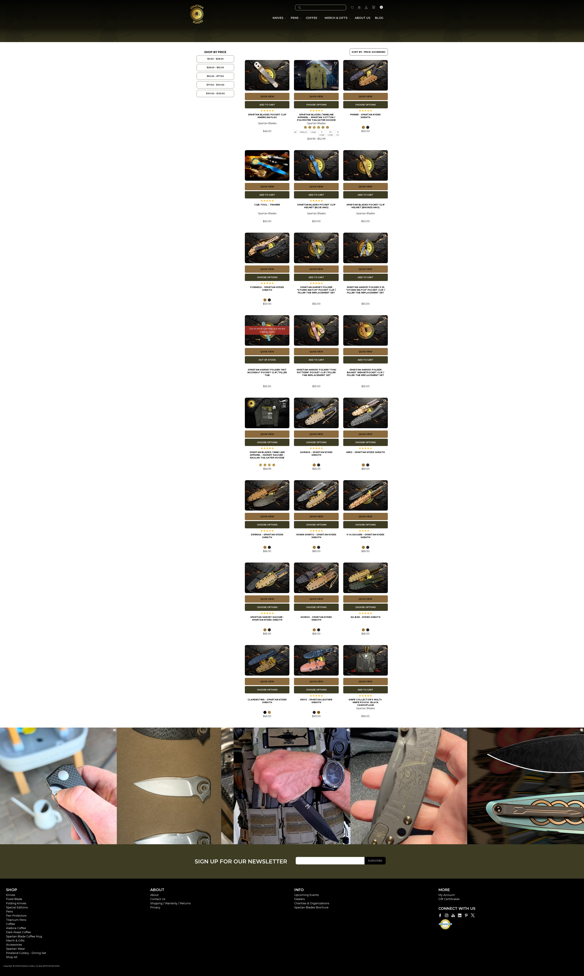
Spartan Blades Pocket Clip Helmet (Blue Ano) (316, 206)
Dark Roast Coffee (18, 932)
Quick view (267, 96)
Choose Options (316, 104)
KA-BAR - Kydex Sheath (365, 617)
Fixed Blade (14, 899)
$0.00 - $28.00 (215, 58)
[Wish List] (352, 7)
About (154, 895)
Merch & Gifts (15, 940)
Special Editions (17, 907)
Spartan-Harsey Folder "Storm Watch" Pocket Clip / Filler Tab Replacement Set (316, 290)
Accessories (14, 944)
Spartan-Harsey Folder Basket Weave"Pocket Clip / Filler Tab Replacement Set (365, 372)
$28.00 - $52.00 (215, 67)
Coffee (10, 924)
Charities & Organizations (311, 903)
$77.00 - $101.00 (215, 84)
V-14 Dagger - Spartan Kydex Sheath (365, 536)
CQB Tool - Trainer (267, 204)
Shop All (11, 957)
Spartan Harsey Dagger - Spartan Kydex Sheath (267, 618)
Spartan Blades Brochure (311, 907)
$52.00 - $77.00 (215, 76)
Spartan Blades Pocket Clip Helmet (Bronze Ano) (365, 206)
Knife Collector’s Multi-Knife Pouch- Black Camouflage (365, 702)
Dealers (299, 899)
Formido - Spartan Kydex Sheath (267, 288)
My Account (446, 895)
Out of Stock (267, 359)
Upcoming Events (306, 895)
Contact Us (157, 899)
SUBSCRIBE (375, 860)
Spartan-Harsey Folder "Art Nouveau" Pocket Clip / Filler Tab (267, 372)
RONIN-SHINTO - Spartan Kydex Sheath (316, 536)
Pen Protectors (16, 915)
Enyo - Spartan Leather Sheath (316, 701)
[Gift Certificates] (359, 7)
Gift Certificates (449, 899)
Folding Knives (16, 903)
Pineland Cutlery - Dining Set (26, 953)
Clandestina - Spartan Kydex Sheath (267, 701)
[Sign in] (366, 7)
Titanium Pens (16, 920)
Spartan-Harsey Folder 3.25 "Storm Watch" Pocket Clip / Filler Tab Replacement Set (365, 290)
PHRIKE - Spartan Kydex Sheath (365, 116)
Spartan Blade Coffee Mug (24, 936)
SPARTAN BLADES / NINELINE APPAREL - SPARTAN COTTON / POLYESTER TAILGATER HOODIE (316, 117)
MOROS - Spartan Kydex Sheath (316, 618)
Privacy (155, 907)
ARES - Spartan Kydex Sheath (365, 452)
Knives (10, 895)
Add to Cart (267, 104)
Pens (9, 911)
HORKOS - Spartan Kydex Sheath (316, 453)
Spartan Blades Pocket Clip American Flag (267, 116)
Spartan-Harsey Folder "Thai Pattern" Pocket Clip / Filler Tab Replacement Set (316, 372)
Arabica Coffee (16, 928)
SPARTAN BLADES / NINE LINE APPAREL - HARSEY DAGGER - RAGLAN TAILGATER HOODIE (267, 455)
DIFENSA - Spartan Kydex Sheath (267, 536)
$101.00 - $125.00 (215, 93)
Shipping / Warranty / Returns (170, 903)
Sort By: (357, 52)
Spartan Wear (15, 948)
